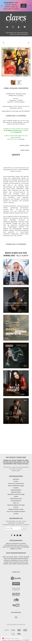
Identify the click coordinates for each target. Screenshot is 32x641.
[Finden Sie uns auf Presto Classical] (16, 588)
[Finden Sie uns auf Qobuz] (16, 583)
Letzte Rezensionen (16, 498)
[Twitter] (14, 535)
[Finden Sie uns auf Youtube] (16, 604)
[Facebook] (11, 535)
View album (24, 5)
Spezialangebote (16, 490)
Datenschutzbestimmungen (16, 505)
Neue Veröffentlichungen (16, 485)
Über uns (16, 503)
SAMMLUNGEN (24, 145)
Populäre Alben (16, 492)
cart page (21, 139)
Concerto (20, 95)
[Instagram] (17, 535)
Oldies (16, 496)
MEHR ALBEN (25, 150)
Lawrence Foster (21, 93)
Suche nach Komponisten (16, 483)
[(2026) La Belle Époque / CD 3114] (16, 383)
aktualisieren (7, 169)
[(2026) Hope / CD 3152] (16, 411)
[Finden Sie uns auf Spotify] (16, 578)
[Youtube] (20, 535)
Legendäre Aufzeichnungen (16, 494)
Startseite (16, 479)
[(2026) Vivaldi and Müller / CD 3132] (16, 300)
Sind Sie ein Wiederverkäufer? (15, 511)
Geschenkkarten (16, 500)
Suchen (16, 481)
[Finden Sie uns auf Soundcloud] (16, 599)
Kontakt (16, 513)
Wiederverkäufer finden (16, 509)
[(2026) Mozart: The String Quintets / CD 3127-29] (16, 327)
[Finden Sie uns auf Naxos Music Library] (16, 594)
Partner (16, 507)
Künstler (16, 488)
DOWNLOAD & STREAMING (16, 116)
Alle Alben (22, 255)
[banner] (16, 18)
